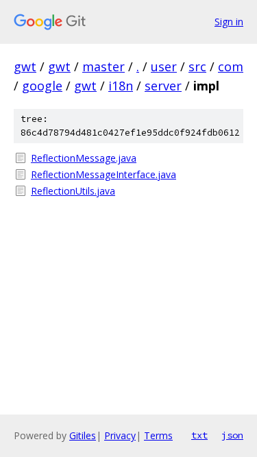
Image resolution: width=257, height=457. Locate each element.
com (230, 66)
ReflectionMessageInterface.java (103, 174)
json (232, 435)
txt (199, 435)
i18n (120, 85)
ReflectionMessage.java (83, 157)
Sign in (229, 21)
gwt (25, 66)
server (163, 85)
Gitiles (82, 435)
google (42, 85)
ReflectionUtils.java (73, 190)
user (164, 66)
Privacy (120, 435)
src (197, 66)
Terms (158, 435)
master (103, 66)
